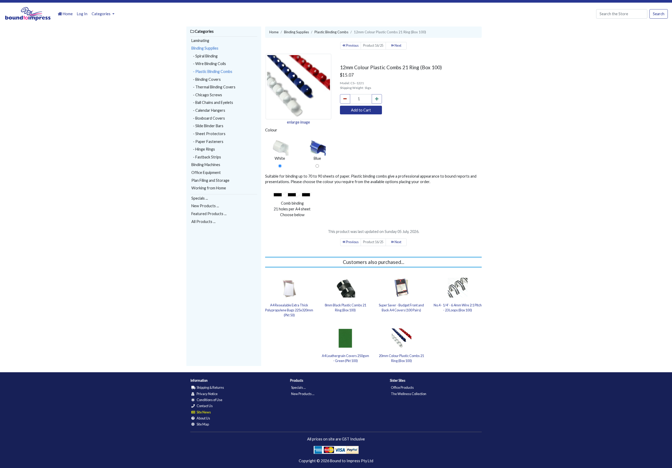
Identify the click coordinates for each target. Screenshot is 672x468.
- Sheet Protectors (208, 133)
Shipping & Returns (210, 387)
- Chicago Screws (206, 95)
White (280, 158)
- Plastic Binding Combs (211, 71)
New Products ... (205, 206)
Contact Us (204, 406)
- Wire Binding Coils (208, 63)
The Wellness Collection (408, 394)
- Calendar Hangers (208, 110)
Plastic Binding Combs (331, 32)
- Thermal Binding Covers (213, 87)
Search (658, 14)
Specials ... (199, 198)
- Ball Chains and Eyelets (212, 102)
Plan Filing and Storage (210, 180)
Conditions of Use (209, 400)
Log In (82, 14)
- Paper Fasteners (207, 141)
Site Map (202, 424)
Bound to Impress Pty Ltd (351, 461)
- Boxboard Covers (208, 118)
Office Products (402, 387)
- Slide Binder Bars (207, 126)
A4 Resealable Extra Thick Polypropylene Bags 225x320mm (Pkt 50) (289, 310)
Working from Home (208, 188)
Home (67, 14)
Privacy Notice (207, 394)
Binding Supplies (204, 48)
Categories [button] (101, 14)
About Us (203, 418)
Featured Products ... (209, 213)
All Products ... (203, 221)
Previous (352, 45)
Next (397, 45)
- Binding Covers (206, 79)
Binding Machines (205, 164)
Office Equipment (206, 172)
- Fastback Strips (206, 157)
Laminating (200, 40)
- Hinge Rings (203, 149)
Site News (203, 412)
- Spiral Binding (204, 56)
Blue (317, 158)
